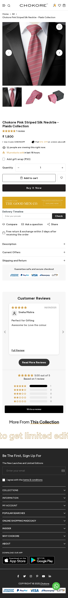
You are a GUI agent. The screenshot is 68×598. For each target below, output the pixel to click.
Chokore (44, 583)
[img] (19, 307)
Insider (6, 528)
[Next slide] (63, 332)
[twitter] (24, 576)
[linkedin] (50, 576)
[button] (4, 5)
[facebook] (18, 576)
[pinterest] (37, 576)
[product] (59, 27)
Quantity (7, 167)
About (6, 543)
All (13, 14)
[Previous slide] (4, 332)
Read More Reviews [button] (34, 362)
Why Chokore (10, 536)
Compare (11, 224)
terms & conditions (33, 479)
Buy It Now (34, 187)
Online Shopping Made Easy (19, 520)
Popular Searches (13, 513)
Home (5, 14)
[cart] (64, 5)
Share (54, 224)
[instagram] (31, 576)
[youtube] (43, 576)
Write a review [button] (34, 409)
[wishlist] (59, 5)
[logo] (34, 5)
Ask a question (34, 224)
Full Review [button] (18, 350)
